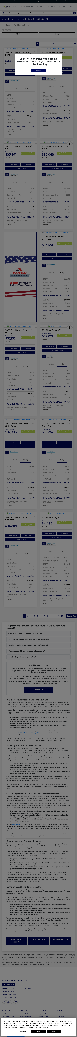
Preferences (22, 1031)
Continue (38, 70)
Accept (54, 1031)
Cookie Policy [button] (7, 1027)
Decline (38, 1031)
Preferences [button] (45, 1027)
